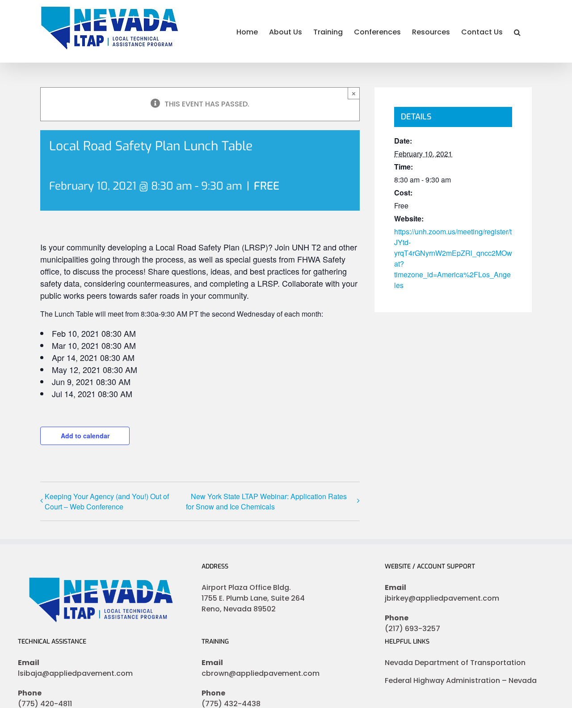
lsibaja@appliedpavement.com (75, 673)
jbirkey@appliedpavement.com (442, 598)
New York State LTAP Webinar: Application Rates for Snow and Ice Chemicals (266, 501)
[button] (517, 31)
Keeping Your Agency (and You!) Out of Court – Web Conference (107, 501)
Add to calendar (85, 435)
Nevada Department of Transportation (455, 662)
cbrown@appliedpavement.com (261, 673)
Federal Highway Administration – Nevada (461, 680)
